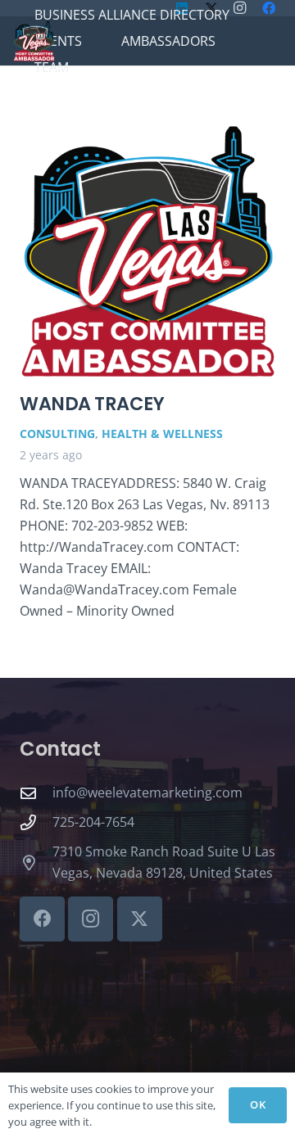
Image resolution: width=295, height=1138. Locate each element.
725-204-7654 (93, 822)
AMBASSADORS (168, 41)
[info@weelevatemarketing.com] (36, 793)
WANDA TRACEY (92, 404)
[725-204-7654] (36, 822)
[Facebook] (42, 919)
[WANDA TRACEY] (147, 250)
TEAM (51, 67)
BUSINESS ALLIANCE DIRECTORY (131, 15)
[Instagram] (90, 919)
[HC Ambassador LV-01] (34, 40)
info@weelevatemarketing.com (147, 793)
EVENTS (58, 41)
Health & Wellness (162, 433)
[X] (139, 919)
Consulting (57, 433)
